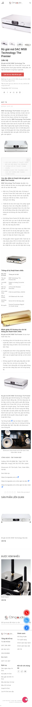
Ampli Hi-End (5, 688)
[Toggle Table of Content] (27, 160)
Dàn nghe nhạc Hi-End (7, 669)
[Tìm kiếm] (30, 3)
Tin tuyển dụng (22, 639)
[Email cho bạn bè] (13, 92)
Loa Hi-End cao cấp (7, 691)
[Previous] (3, 24)
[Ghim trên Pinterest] (16, 92)
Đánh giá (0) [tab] (7, 106)
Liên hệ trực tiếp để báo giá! (12, 74)
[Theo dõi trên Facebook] (18, 671)
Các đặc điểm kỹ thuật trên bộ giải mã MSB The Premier (16, 163)
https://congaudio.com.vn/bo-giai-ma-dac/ (14, 481)
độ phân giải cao (8, 83)
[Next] (28, 24)
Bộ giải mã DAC (23, 79)
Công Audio (7, 421)
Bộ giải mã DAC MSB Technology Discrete (14, 538)
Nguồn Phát (11, 81)
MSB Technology (13, 88)
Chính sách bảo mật (23, 646)
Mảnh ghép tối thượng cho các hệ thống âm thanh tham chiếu (16, 172)
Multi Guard (5, 597)
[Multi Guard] (16, 577)
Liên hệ (19, 649)
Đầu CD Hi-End (6, 685)
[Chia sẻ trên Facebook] (7, 92)
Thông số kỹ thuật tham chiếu (15, 167)
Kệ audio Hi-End (6, 673)
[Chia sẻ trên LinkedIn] (20, 92)
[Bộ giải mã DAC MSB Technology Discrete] (16, 518)
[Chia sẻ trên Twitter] (10, 92)
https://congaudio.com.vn (9, 477)
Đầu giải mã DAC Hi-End (7, 678)
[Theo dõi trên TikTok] (22, 671)
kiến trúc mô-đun (18, 83)
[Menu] (2, 3)
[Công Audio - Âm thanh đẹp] (16, 3)
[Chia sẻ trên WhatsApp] (4, 92)
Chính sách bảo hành (24, 643)
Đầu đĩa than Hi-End (7, 682)
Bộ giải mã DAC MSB (12, 79)
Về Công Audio (22, 636)
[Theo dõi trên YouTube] (25, 671)
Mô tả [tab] (4, 102)
